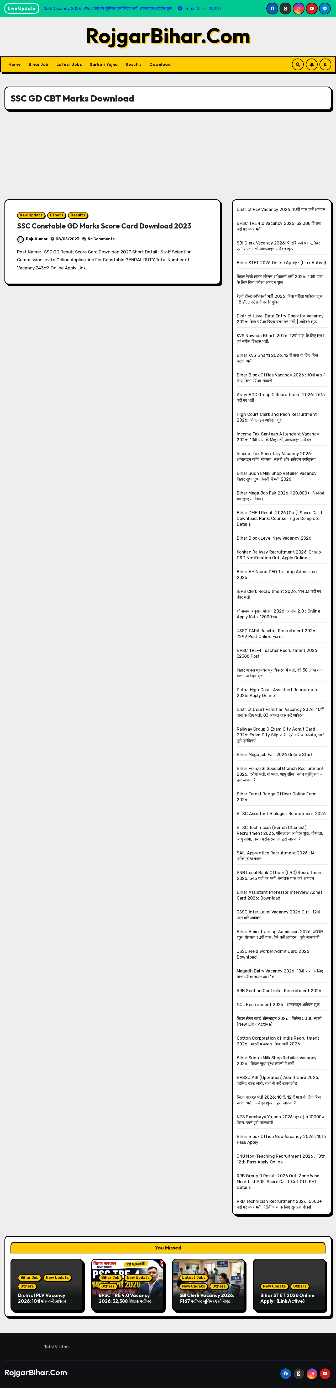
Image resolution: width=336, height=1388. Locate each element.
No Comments (101, 239)
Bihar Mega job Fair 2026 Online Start (275, 754)
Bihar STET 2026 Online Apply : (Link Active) (281, 262)
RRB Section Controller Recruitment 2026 (279, 990)
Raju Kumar (37, 239)
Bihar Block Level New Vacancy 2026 (274, 538)
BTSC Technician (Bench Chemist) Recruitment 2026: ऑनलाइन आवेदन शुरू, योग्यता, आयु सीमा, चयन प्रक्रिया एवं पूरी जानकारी (280, 833)
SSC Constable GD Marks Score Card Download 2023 (104, 225)
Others (56, 215)
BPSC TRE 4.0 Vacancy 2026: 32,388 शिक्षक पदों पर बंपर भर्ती (125, 1301)
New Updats (31, 215)
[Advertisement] (168, 155)
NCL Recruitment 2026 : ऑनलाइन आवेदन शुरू (278, 1004)
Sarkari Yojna (104, 64)
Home (14, 64)
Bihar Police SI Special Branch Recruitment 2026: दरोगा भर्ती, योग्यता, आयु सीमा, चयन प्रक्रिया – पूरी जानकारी (280, 774)
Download (160, 64)
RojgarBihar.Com (168, 35)
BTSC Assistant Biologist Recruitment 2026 (281, 813)
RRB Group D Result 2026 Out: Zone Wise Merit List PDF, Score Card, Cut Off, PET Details (278, 1181)
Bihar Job (39, 64)
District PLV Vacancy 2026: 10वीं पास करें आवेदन (281, 209)
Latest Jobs (69, 64)
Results (134, 64)
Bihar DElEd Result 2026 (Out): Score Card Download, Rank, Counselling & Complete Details (279, 518)
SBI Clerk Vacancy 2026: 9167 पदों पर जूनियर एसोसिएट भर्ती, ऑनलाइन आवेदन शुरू (207, 1301)
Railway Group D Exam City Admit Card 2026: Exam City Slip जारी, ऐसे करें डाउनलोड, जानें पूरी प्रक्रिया (281, 735)
